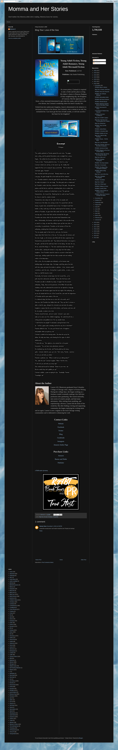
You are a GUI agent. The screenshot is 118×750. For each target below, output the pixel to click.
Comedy (12, 603)
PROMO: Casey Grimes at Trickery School (101, 191)
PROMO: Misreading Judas (102, 97)
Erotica (11, 624)
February (97, 217)
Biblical (11, 587)
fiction (11, 632)
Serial (11, 707)
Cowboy (12, 611)
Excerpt (45, 516)
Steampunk (12, 713)
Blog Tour (41, 516)
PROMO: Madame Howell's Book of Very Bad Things (102, 104)
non (11, 679)
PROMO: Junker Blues (100, 129)
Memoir (11, 662)
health (11, 641)
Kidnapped (12, 651)
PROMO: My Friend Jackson (102, 99)
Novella (12, 682)
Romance (12, 696)
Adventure (12, 573)
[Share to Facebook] (59, 515)
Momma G (12, 29)
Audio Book (12, 579)
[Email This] (54, 515)
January (97, 219)
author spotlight (13, 581)
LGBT (11, 654)
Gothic (11, 637)
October (97, 200)
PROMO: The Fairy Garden (101, 163)
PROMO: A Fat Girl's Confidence (100, 115)
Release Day (13, 694)
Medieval (12, 660)
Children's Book (14, 600)
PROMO (12, 690)
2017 (95, 226)
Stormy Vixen (43, 526)
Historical (12, 643)
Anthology (12, 575)
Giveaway (50, 516)
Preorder (12, 688)
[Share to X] (58, 515)
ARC (11, 577)
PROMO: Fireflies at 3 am (101, 133)
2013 (95, 235)
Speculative (13, 709)
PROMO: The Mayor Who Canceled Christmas (101, 168)
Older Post (83, 559)
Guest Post (12, 639)
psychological (13, 692)
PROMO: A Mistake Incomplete (99, 160)
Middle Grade (13, 666)
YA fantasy (12, 728)
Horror (11, 645)
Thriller (11, 718)
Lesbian (12, 652)
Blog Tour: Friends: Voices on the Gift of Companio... (102, 145)
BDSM (11, 583)
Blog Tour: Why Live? (100, 157)
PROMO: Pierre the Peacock (102, 91)
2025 (95, 72)
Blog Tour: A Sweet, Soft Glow (102, 89)
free (11, 634)
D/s (10, 615)
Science (12, 703)
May (96, 211)
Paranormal (13, 684)
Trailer (11, 720)
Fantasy (12, 630)
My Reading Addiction (15, 667)
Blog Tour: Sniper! (99, 182)
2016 (95, 229)
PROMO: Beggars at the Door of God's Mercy (102, 151)
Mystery (12, 669)
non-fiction (12, 681)
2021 (95, 81)
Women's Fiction (14, 724)
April (96, 213)
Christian (12, 602)
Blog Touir (12, 592)
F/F (10, 628)
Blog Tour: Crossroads (100, 165)
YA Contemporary (14, 726)
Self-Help (12, 705)
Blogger (81, 738)
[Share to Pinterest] (61, 515)
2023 (95, 77)
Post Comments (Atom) (47, 562)
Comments (97, 63)
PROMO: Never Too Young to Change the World (102, 194)
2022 (95, 79)
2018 (95, 224)
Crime (11, 613)
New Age (12, 677)
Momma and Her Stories (38, 9)
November (98, 198)
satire (11, 699)
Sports (11, 711)
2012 (95, 237)
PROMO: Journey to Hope (101, 148)
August (97, 204)
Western (12, 722)
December (98, 85)
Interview (12, 649)
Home (8, 22)
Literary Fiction (13, 656)
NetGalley (12, 673)
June (96, 209)
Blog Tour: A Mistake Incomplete (100, 177)
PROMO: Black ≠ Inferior (101, 87)
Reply (40, 531)
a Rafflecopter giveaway (41, 470)
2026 (95, 70)
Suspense (12, 716)
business (12, 598)
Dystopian (12, 620)
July (96, 206)
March (97, 215)
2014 (95, 233)
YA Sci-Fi (12, 731)
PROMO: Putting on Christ (101, 186)
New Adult (12, 675)
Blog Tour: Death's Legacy (101, 117)
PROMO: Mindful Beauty (101, 101)
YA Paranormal (13, 730)
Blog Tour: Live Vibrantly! (101, 142)
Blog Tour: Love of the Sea (101, 174)
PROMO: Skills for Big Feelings (100, 171)
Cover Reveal (13, 609)
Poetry (11, 686)
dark (11, 617)
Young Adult (55, 516)
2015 (95, 231)
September (98, 202)
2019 (95, 222)
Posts (95, 60)
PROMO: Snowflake (100, 179)
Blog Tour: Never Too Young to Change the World (102, 154)
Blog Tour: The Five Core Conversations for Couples (102, 120)
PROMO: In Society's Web (101, 131)
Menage (12, 664)
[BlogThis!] (56, 515)
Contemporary (13, 605)
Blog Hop (12, 590)
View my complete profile (14, 38)
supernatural (13, 714)
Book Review (13, 596)
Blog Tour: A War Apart (100, 184)
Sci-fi (11, 701)
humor (11, 647)
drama (11, 618)
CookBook (12, 607)
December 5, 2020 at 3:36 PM (54, 526)
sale (11, 698)
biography (12, 588)
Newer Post (38, 559)
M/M (11, 658)
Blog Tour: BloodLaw (100, 123)
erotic (11, 622)
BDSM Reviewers (14, 585)
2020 (95, 83)
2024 (95, 75)
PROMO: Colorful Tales (101, 188)
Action (11, 571)
